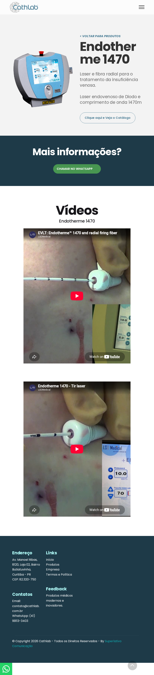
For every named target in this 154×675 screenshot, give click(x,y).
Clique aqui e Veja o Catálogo (108, 118)
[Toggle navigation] (142, 7)
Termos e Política (59, 574)
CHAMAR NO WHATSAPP (75, 169)
